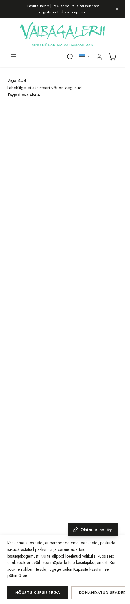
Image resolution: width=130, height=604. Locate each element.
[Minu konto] (99, 57)
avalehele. (31, 95)
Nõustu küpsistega (37, 593)
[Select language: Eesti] (85, 56)
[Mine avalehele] (62, 35)
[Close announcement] (117, 9)
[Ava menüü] (13, 56)
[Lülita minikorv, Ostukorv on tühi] (112, 56)
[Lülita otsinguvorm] (70, 57)
